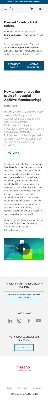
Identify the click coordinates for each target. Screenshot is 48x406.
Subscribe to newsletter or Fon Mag (24, 296)
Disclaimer (37, 388)
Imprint (10, 388)
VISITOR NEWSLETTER (34, 66)
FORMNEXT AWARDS (14, 66)
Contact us (24, 347)
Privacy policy (22, 388)
